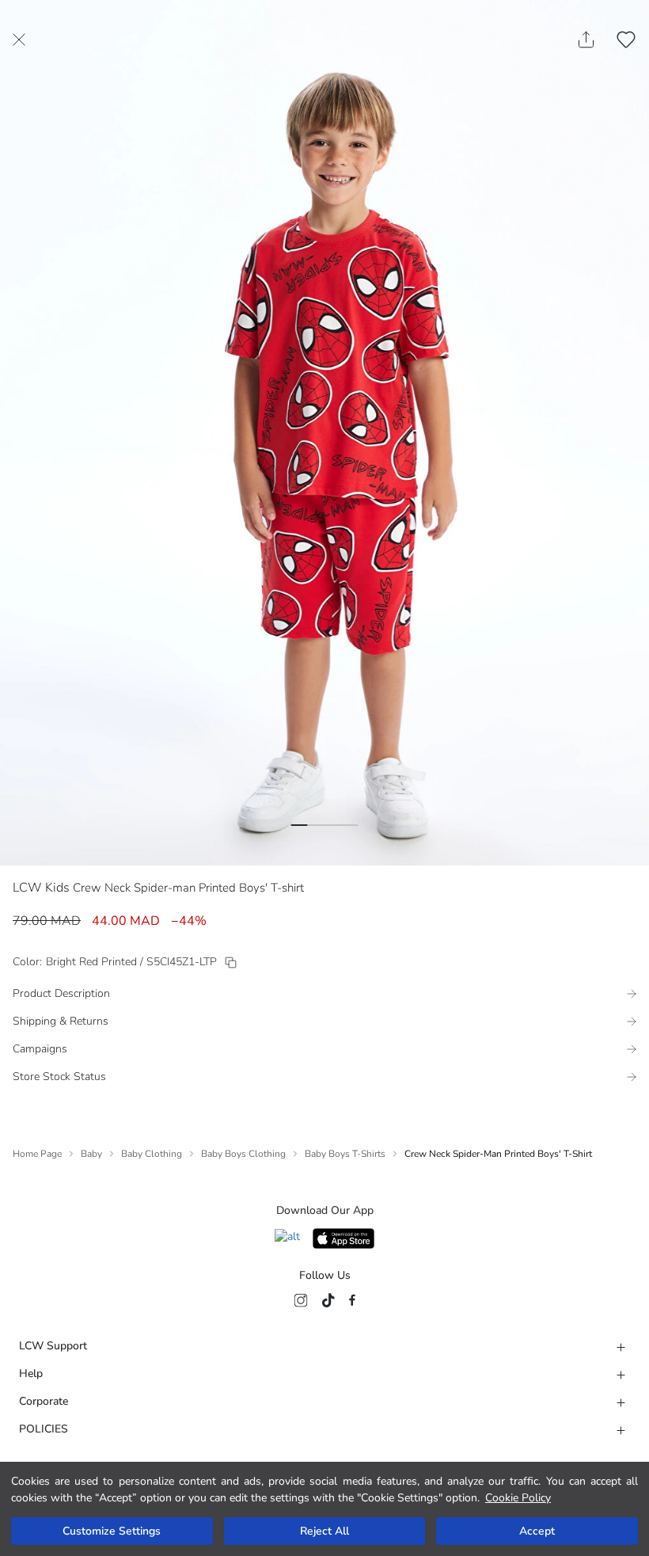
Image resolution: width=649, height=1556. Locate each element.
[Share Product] (586, 39)
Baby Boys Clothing (243, 1153)
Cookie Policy (518, 1497)
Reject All (324, 1531)
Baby (91, 1153)
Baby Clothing (151, 1153)
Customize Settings (112, 1531)
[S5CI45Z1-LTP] (230, 962)
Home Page (37, 1153)
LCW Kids (41, 887)
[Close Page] (19, 39)
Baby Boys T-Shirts (345, 1153)
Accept (537, 1531)
